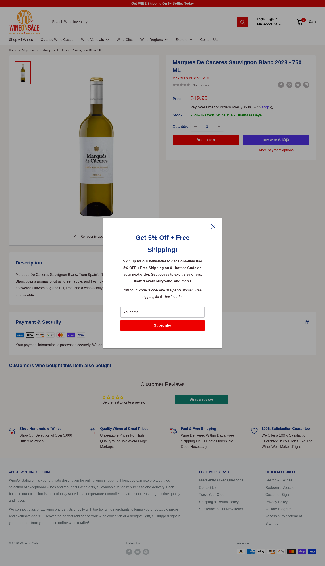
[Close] (213, 226)
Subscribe (162, 325)
